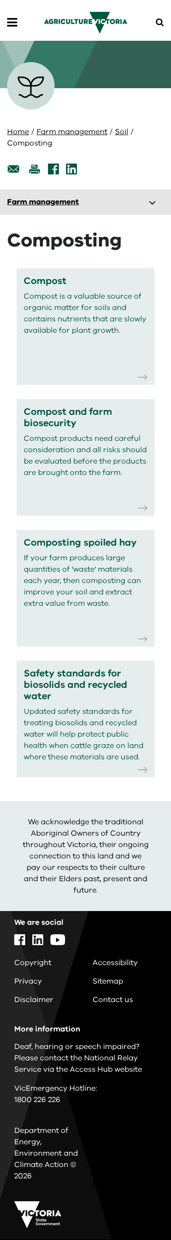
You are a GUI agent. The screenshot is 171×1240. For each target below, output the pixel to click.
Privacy (28, 981)
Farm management (72, 132)
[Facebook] (53, 169)
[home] (85, 22)
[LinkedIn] (71, 169)
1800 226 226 (37, 1099)
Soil (121, 132)
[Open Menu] (12, 23)
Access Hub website (106, 1069)
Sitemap (108, 981)
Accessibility (115, 962)
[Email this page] (13, 169)
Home (18, 132)
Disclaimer (33, 999)
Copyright (32, 962)
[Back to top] (137, 1205)
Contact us (113, 999)
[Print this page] (34, 169)
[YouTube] (57, 939)
